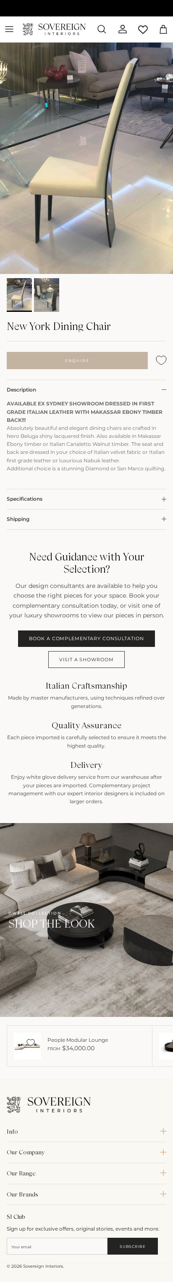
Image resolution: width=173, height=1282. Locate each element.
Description (21, 389)
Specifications (24, 499)
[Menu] (9, 29)
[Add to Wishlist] (161, 360)
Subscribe (132, 1246)
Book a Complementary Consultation (86, 638)
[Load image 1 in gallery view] (86, 158)
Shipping (18, 519)
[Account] (119, 29)
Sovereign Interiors (43, 1266)
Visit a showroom (86, 659)
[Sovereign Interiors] (54, 29)
